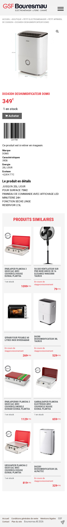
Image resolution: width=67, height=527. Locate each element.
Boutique (16, 19)
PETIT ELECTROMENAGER (34, 19)
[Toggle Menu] (60, 9)
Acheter (13, 115)
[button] (57, 31)
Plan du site (17, 521)
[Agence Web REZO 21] (62, 522)
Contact (5, 521)
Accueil (6, 19)
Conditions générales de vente (24, 518)
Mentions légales (48, 518)
